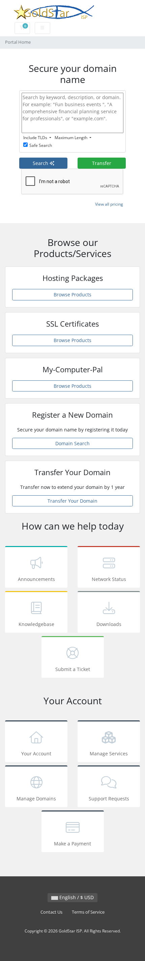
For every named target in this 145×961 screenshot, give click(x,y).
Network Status (109, 579)
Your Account (36, 753)
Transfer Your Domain (72, 501)
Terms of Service (88, 912)
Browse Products (72, 294)
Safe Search (40, 145)
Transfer (101, 163)
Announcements (36, 579)
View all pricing (109, 204)
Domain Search (72, 443)
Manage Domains (36, 798)
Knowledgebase (36, 624)
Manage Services (109, 753)
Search (41, 163)
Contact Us (51, 912)
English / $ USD (76, 897)
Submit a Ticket (72, 669)
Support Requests (109, 798)
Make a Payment (72, 843)
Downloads (108, 624)
